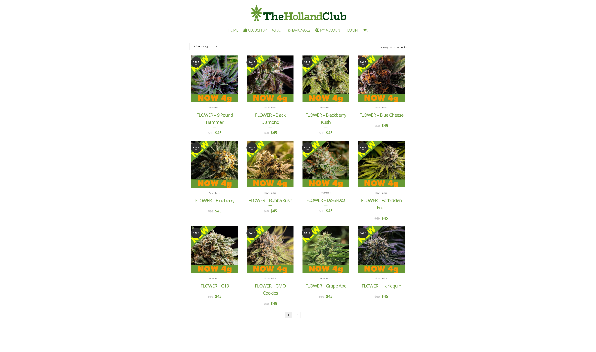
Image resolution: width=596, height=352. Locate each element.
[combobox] (204, 46)
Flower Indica (215, 107)
